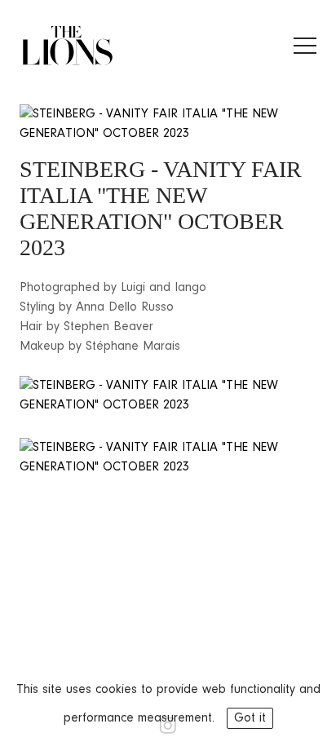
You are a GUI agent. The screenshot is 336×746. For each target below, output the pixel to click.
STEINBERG (82, 169)
